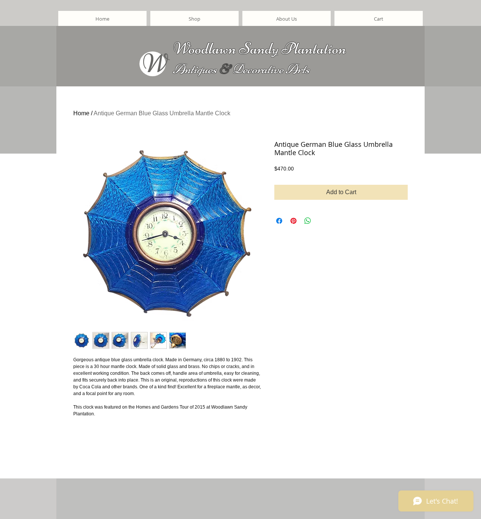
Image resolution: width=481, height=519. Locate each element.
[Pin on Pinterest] (293, 220)
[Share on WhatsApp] (307, 220)
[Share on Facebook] (279, 220)
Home (81, 113)
